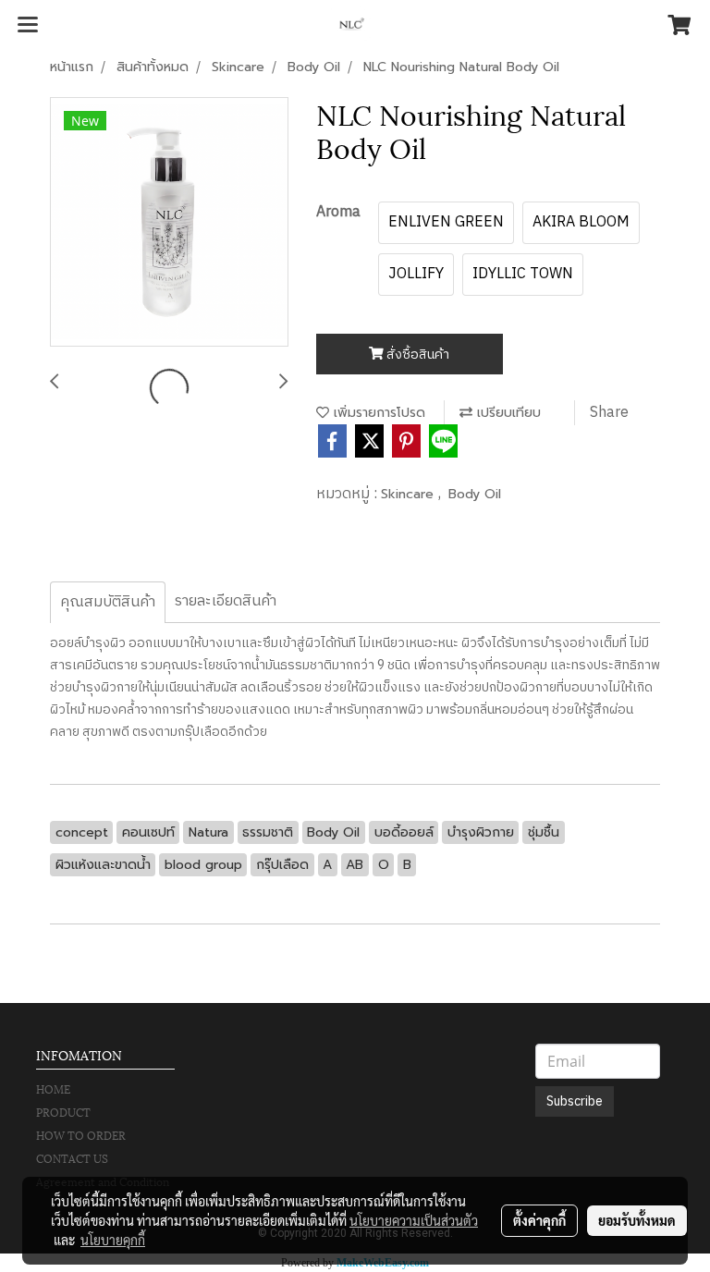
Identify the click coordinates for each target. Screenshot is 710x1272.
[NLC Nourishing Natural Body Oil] (169, 223)
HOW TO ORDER (81, 1135)
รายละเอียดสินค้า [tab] (225, 601)
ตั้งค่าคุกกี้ (539, 1220)
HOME (53, 1088)
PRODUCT (63, 1111)
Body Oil (474, 494)
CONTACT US (72, 1158)
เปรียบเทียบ (506, 412)
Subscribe (574, 1101)
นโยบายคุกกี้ (112, 1239)
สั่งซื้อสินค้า (416, 354)
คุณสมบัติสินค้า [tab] (107, 602)
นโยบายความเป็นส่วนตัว (413, 1220)
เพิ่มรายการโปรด (377, 412)
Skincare (409, 494)
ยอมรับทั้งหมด (637, 1220)
